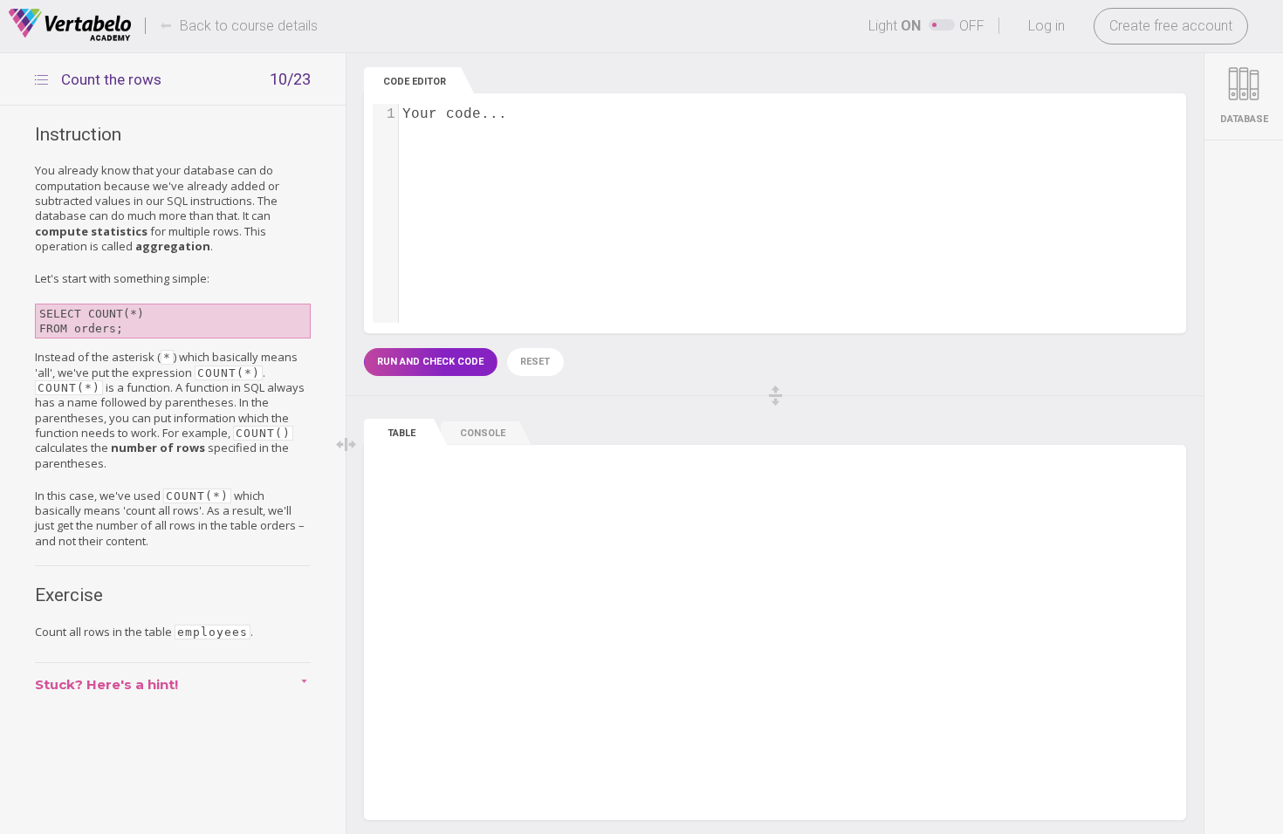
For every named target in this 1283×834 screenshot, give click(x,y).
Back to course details (249, 25)
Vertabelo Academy (70, 25)
